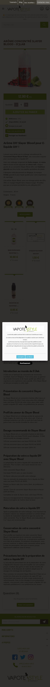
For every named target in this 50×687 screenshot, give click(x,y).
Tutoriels (13, 2)
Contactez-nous (43, 2)
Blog (20, 2)
